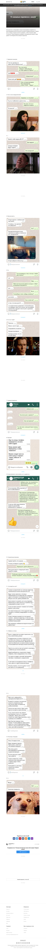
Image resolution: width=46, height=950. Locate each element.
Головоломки (26, 909)
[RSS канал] (29, 943)
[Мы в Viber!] (27, 943)
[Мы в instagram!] (23, 943)
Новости (8, 909)
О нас (7, 928)
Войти (33, 1)
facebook (23, 267)
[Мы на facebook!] (7, 2)
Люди (25, 919)
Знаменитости (26, 917)
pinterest (23, 133)
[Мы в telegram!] (19, 943)
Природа (8, 919)
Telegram (25, 930)
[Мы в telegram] (9, 2)
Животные (8, 917)
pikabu (23, 92)
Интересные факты (9, 913)
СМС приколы (26, 911)
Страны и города (27, 915)
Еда (7, 923)
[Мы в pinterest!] (25, 943)
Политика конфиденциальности (12, 934)
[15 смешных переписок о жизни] (32, 838)
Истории (7, 911)
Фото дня (8, 915)
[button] (14, 838)
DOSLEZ (23, 940)
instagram (23, 317)
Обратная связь (9, 932)
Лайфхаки (8, 921)
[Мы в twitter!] (21, 943)
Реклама (7, 930)
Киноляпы (25, 913)
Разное (25, 921)
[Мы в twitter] (11, 2)
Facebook (25, 928)
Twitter (25, 932)
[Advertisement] (23, 48)
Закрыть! (30, 5)
